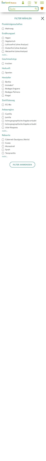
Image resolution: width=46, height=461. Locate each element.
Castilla (8, 114)
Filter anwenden (22, 164)
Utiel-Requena (11, 127)
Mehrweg (9, 28)
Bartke (8, 82)
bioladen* (9, 85)
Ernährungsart (8, 33)
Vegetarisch (10, 41)
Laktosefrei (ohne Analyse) (16, 44)
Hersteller (6, 77)
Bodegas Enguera (12, 88)
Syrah (7, 149)
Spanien (8, 72)
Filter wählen (23, 18)
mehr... (4, 55)
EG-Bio (8, 104)
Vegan (7, 38)
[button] (42, 2)
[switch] (3, 29)
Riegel (8, 95)
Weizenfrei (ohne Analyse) (16, 51)
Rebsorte (6, 135)
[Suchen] (36, 9)
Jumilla (8, 117)
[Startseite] (10, 2)
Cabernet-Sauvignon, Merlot (17, 139)
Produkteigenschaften (12, 24)
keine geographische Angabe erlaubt (20, 120)
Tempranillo (10, 153)
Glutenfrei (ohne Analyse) (16, 48)
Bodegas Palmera (12, 92)
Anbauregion (8, 109)
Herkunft (6, 68)
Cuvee (7, 143)
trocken (8, 63)
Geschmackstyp (9, 59)
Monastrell (10, 146)
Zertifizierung (8, 100)
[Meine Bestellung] (35, 3)
